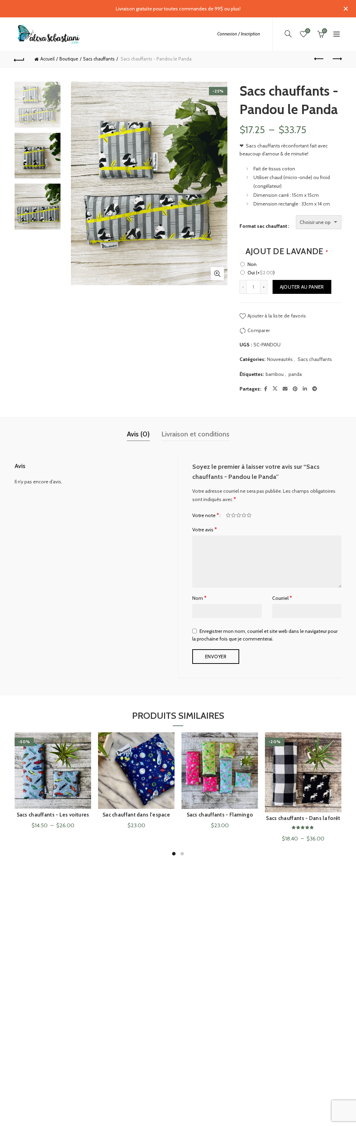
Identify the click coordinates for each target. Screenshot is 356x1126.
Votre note (205, 515)
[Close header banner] (345, 8)
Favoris (308, 31)
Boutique (68, 59)
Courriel (282, 598)
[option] (37, 107)
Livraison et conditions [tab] (195, 434)
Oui (261, 273)
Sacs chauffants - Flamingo (220, 815)
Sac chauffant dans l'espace (136, 815)
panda (295, 374)
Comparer (259, 330)
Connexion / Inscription (238, 34)
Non (252, 264)
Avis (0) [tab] (138, 434)
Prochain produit (336, 59)
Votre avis (204, 529)
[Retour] (19, 59)
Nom (199, 598)
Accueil (47, 59)
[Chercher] (288, 34)
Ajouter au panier (302, 287)
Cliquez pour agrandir (217, 273)
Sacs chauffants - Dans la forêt (303, 818)
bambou (275, 374)
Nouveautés (280, 359)
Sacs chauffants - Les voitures (53, 815)
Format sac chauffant (263, 226)
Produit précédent (319, 59)
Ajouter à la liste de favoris (277, 316)
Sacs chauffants (99, 59)
